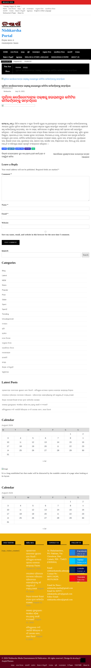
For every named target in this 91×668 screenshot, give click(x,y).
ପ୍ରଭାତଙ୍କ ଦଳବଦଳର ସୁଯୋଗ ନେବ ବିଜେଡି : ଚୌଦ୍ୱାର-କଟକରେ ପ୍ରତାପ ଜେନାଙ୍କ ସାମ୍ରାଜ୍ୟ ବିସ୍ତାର (37, 390)
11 (20, 442)
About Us (21, 13)
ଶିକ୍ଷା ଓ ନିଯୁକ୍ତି (20, 11)
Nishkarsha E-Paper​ (9, 13)
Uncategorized (8, 319)
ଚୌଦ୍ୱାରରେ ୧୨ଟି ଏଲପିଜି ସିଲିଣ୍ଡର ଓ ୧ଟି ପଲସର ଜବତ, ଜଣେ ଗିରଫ (26, 409)
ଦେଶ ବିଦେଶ (12, 9)
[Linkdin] (87, 6)
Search (5, 251)
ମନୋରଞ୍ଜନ (30, 9)
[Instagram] (84, 6)
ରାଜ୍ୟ (19, 9)
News (4, 285)
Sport (4, 304)
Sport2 (4, 309)
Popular (5, 290)
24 (8, 450)
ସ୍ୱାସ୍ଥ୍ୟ (30, 11)
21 (58, 446)
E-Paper (70, 665)
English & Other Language (42, 11)
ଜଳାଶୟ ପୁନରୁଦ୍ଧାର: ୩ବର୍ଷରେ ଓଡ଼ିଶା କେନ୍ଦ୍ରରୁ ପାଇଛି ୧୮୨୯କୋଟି (25, 405)
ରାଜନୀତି (5, 11)
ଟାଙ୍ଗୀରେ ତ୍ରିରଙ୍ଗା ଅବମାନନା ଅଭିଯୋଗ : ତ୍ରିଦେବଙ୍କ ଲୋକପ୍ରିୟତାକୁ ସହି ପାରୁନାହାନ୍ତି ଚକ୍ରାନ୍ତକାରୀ (38, 395)
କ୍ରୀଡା (4, 333)
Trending (5, 314)
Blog (4, 271)
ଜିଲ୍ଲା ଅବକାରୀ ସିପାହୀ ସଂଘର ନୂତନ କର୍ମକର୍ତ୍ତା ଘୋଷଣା (21, 400)
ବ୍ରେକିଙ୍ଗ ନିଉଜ (50, 9)
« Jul (44, 461)
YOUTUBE (78, 665)
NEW (4, 280)
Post (4, 295)
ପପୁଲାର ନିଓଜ (39, 9)
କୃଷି (24, 9)
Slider (4, 300)
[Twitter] (80, 6)
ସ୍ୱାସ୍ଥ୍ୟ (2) (18, 61)
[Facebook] (77, 6)
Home (5, 9)
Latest (4, 275)
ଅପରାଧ (11, 11)
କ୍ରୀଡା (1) (28, 61)
